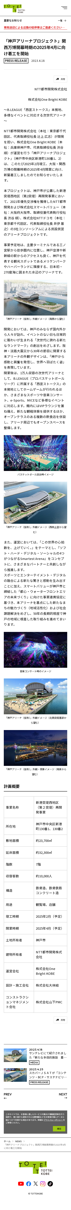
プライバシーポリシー (53, 1119)
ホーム (7, 1141)
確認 (59, 1128)
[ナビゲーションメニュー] (65, 7)
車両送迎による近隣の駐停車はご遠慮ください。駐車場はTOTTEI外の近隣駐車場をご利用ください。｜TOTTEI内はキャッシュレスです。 (35, 27)
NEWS (18, 1141)
